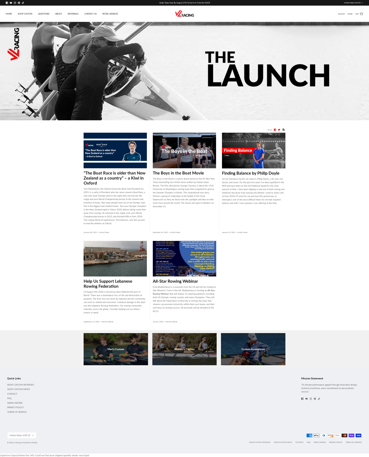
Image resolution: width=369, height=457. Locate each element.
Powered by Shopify (29, 442)
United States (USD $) (352, 3)
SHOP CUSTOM (25, 14)
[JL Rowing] (184, 14)
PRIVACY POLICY (15, 407)
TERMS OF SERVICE (17, 412)
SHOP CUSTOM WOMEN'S (20, 384)
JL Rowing (17, 442)
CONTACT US (90, 14)
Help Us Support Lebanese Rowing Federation (108, 283)
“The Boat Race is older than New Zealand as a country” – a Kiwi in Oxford (114, 177)
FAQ (9, 398)
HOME (9, 14)
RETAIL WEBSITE (110, 14)
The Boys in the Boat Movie (178, 172)
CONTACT (12, 393)
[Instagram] (15, 3)
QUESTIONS (43, 14)
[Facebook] (7, 3)
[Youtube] (11, 3)
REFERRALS (73, 14)
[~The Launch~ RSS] (283, 129)
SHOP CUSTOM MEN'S (18, 389)
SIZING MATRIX (14, 403)
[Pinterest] (19, 3)
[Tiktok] (23, 3)
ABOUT (58, 14)
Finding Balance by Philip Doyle (250, 172)
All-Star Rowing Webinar (175, 281)
